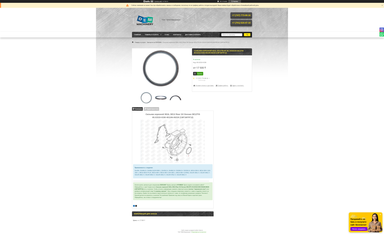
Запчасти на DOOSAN (154, 42)
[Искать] (247, 34)
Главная (137, 34)
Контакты (177, 34)
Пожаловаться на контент (199, 232)
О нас (167, 34)
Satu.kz (201, 230)
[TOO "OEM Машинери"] (145, 19)
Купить (200, 73)
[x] (136, 206)
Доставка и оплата (193, 34)
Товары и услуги (151, 34)
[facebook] (134, 206)
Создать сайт (158, 1)
